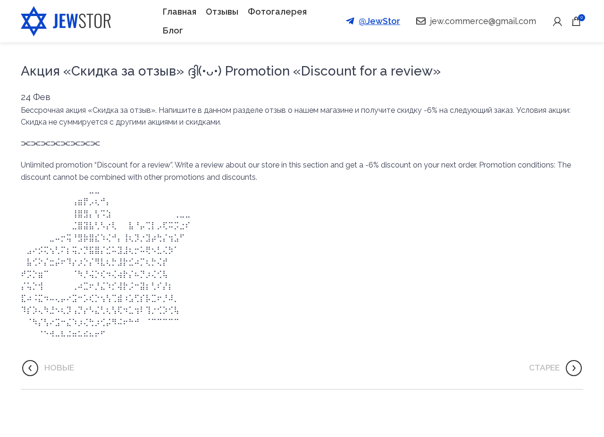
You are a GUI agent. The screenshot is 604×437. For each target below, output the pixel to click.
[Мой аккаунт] (557, 21)
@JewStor (379, 21)
